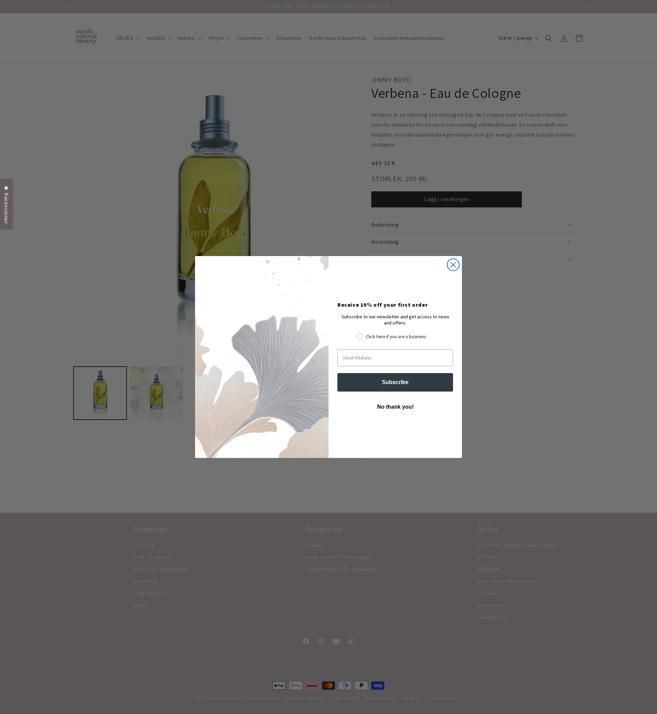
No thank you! (395, 407)
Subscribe (395, 382)
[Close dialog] (453, 265)
